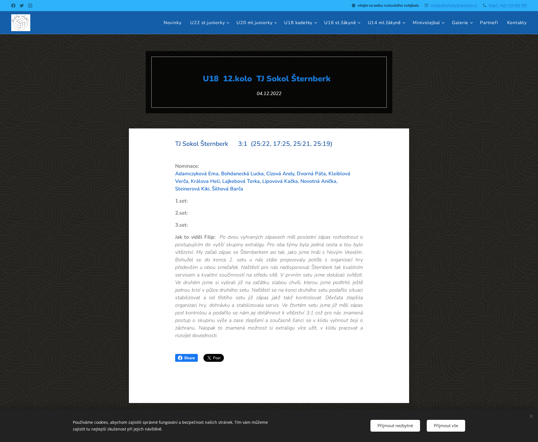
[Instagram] (30, 5)
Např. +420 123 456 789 (508, 5)
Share (189, 358)
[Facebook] (13, 5)
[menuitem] (174, 23)
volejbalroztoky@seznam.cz (454, 5)
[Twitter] (21, 5)
